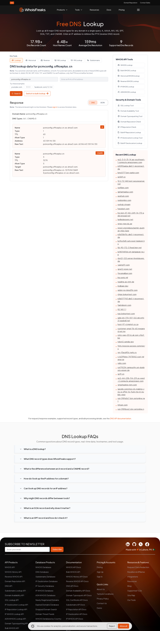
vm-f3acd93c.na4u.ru (127, 352)
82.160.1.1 (122, 309)
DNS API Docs (72, 586)
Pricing (122, 10)
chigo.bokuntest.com (127, 294)
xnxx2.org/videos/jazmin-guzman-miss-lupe (131, 229)
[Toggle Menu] (138, 9)
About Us (101, 589)
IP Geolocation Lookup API (16, 604)
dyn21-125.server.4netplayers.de (131, 259)
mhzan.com (123, 405)
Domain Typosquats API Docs (79, 595)
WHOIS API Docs (73, 567)
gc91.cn (121, 374)
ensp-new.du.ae (125, 223)
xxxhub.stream (124, 204)
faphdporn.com (124, 305)
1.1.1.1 (28, 87)
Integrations (132, 576)
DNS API (8, 586)
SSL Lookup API (12, 600)
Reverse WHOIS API (13, 576)
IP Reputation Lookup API (16, 609)
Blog (129, 586)
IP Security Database (44, 586)
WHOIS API (10, 567)
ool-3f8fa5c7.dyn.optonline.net (131, 399)
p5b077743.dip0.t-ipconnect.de (131, 300)
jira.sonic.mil (123, 277)
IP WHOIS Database (44, 590)
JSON (102, 102)
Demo (99, 608)
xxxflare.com (123, 187)
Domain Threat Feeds (44, 614)
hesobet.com (123, 208)
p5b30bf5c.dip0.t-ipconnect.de (131, 235)
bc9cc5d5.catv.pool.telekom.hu (131, 242)
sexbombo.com (124, 200)
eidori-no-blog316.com (128, 290)
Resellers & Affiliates (136, 572)
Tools (77, 10)
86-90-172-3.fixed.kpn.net (130, 247)
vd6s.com (122, 363)
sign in (54, 107)
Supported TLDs (134, 590)
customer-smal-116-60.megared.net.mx (131, 330)
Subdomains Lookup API (15, 590)
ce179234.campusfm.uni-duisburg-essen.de (131, 368)
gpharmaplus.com (125, 192)
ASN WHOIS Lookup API (15, 619)
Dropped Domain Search (46, 609)
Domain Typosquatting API (16, 623)
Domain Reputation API (15, 581)
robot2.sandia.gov (126, 341)
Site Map (131, 595)
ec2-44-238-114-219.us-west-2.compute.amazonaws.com (131, 379)
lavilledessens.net (125, 219)
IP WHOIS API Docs (74, 619)
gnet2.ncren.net (125, 269)
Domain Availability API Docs (78, 590)
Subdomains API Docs (75, 604)
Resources (94, 10)
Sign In (99, 576)
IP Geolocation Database (46, 581)
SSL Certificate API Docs (77, 600)
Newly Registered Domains (47, 600)
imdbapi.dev (123, 286)
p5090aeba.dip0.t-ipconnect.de (131, 167)
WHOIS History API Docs (77, 576)
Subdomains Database (45, 576)
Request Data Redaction (138, 567)
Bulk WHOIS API (12, 628)
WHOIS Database (43, 567)
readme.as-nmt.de (126, 281)
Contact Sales (145, 3)
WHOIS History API (13, 572)
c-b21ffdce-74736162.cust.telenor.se (131, 358)
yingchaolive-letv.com (127, 385)
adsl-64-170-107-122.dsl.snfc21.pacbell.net (131, 319)
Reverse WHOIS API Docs (77, 581)
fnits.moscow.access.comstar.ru (131, 347)
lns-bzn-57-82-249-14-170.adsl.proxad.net (131, 214)
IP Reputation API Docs (76, 609)
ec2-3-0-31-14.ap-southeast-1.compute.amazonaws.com (131, 161)
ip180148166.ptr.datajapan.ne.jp (131, 253)
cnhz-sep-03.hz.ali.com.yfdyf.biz (131, 336)
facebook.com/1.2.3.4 (43, 87)
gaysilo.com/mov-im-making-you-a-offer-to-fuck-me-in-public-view (131, 392)
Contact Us (102, 603)
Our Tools (131, 600)
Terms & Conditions (105, 594)
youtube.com (16, 87)
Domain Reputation (130, 3)
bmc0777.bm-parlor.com (128, 172)
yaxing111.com (124, 265)
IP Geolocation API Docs (76, 614)
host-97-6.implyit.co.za (128, 324)
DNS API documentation (120, 418)
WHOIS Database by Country (48, 619)
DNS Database (42, 572)
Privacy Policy (103, 598)
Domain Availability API (14, 595)
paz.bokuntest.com (126, 313)
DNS (93, 102)
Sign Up (100, 572)
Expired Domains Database (47, 604)
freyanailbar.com (125, 273)
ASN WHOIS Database (45, 595)
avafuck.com (123, 196)
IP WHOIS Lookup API (14, 614)
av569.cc (122, 177)
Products (61, 10)
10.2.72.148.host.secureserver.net (131, 182)
